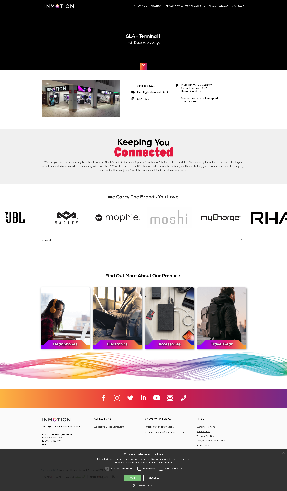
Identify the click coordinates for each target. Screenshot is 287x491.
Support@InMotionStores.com (109, 426)
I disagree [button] (153, 477)
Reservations (203, 431)
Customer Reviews (206, 426)
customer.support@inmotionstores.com (165, 432)
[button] (174, 7)
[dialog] (143, 470)
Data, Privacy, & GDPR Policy (211, 440)
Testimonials (195, 6)
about (224, 6)
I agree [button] (133, 477)
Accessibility (203, 445)
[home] (59, 7)
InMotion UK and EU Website (159, 426)
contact (238, 6)
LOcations (139, 6)
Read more (166, 462)
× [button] (283, 453)
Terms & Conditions (206, 436)
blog (212, 6)
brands (156, 6)
